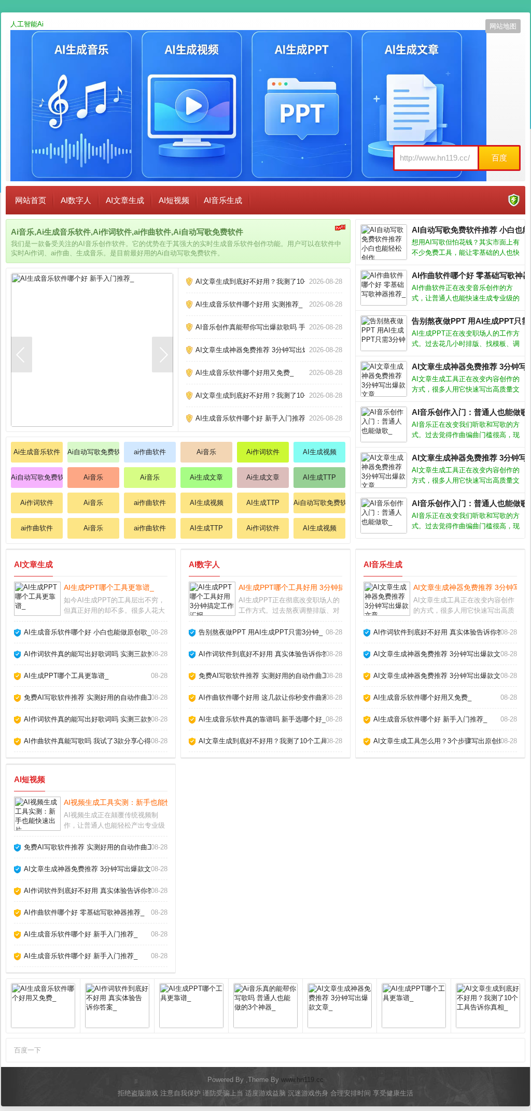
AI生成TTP (319, 477)
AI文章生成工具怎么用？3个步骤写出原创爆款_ (444, 741)
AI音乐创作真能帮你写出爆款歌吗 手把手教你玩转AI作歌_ (282, 327)
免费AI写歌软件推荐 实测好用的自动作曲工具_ (94, 697)
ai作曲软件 (150, 452)
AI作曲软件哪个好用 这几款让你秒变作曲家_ (265, 697)
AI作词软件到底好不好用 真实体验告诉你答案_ (269, 654)
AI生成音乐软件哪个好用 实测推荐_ (248, 304)
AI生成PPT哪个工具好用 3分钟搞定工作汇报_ (312, 587)
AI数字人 (76, 200)
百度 (499, 157)
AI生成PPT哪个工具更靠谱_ (109, 587)
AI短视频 (174, 200)
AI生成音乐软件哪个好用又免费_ (244, 373)
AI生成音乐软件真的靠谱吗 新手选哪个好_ (262, 719)
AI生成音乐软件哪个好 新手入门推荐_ (252, 418)
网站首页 (30, 200)
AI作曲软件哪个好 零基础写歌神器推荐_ (84, 912)
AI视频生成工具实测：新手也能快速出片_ (131, 802)
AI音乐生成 (223, 200)
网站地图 (503, 26)
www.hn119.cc (302, 1080)
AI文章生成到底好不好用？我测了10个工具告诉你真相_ (278, 281)
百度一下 (27, 1050)
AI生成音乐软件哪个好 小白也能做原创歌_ (87, 632)
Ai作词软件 (263, 452)
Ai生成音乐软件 (36, 452)
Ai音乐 (206, 452)
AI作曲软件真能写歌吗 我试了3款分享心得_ (89, 741)
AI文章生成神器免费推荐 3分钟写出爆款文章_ (264, 350)
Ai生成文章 (206, 477)
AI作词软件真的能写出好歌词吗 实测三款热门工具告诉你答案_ (118, 654)
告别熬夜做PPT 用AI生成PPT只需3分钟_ (261, 632)
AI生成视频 (320, 452)
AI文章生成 (125, 200)
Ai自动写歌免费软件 (93, 452)
